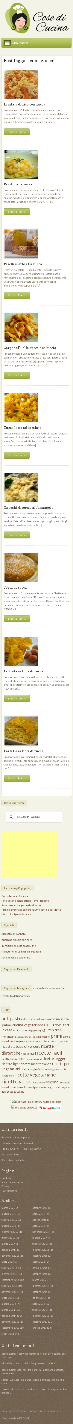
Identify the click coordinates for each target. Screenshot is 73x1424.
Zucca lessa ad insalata (22, 428)
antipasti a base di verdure (35, 1019)
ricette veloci (17, 1081)
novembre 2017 (41, 1231)
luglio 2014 (7, 1297)
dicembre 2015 (9, 1273)
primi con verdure (28, 1041)
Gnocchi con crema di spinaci (17, 1143)
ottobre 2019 (40, 1207)
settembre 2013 (10, 1327)
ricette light (10, 1064)
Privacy (5, 1186)
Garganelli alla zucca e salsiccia (30, 348)
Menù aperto (20, 42)
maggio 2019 (8, 1213)
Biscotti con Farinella (13, 933)
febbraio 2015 (9, 1285)
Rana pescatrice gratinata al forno (21, 905)
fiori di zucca (18, 1030)
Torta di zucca (15, 587)
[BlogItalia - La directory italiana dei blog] (36, 1101)
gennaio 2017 (9, 1249)
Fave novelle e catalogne (15, 957)
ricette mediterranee (36, 1064)
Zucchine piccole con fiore (16, 939)
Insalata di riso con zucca (24, 104)
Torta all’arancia (10, 1154)
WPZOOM (23, 1418)
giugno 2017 (8, 1237)
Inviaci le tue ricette (12, 1182)
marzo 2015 (39, 1279)
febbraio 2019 (9, 1219)
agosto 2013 (39, 1327)
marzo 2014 (8, 1309)
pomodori (45, 1036)
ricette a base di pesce (52, 1041)
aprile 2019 (38, 1213)
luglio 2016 (7, 1261)
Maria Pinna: (8, 1363)
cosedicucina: (8, 1353)
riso (35, 1082)
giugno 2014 (39, 1297)
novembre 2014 (10, 1291)
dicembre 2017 (9, 1231)
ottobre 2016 (40, 1255)
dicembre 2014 (40, 1285)
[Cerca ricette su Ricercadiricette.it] (24, 1107)
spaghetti (65, 1087)
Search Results (9, 1190)
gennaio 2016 (40, 1267)
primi (56, 1036)
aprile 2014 (38, 1303)
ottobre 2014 (40, 1291)
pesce (32, 1037)
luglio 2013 (7, 1333)
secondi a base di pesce (28, 1087)
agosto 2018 (39, 1219)
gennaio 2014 (9, 1315)
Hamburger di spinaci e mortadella (21, 951)
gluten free (52, 1030)
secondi (53, 1082)
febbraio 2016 (9, 1267)
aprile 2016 (38, 1261)
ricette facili (49, 1052)
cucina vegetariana (28, 1024)
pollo (38, 1037)
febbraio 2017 (40, 1243)
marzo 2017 (8, 1243)
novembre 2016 (10, 1255)
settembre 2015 (10, 1279)
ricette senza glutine (49, 1069)
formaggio (30, 1030)
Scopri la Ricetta (17, 131)
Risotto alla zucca (18, 184)
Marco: (5, 1379)
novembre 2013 (10, 1321)
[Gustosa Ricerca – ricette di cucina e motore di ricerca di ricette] (49, 1107)
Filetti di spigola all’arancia (16, 914)
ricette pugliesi (30, 1069)
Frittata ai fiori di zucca (23, 671)
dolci (49, 1024)
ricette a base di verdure (20, 1046)
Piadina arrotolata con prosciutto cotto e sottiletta (31, 909)
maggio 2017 (39, 1237)
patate (25, 1037)
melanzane (8, 1036)
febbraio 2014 (40, 1309)
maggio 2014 (8, 1303)
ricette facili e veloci (13, 1059)
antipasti (10, 1018)
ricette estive (27, 1053)
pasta (19, 1037)
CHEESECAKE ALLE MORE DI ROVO (21, 1148)
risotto (42, 1082)
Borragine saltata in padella (16, 1137)
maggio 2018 (8, 1225)
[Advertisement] (29, 855)
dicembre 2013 (40, 1315)
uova (4, 1091)
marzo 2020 (8, 1207)
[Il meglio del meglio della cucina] (36, 18)
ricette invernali (34, 1059)
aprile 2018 (38, 1225)
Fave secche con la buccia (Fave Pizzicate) (25, 900)
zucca (10, 1091)
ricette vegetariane (35, 1075)
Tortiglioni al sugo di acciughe (18, 945)
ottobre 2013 (40, 1321)
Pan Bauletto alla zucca (23, 264)
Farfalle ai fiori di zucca (23, 751)
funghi (39, 1030)
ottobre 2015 (40, 1273)
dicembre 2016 (40, 1249)
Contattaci (7, 1178)
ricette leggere (55, 1058)
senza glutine (50, 1087)
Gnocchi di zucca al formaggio (28, 507)
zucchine (19, 1091)
